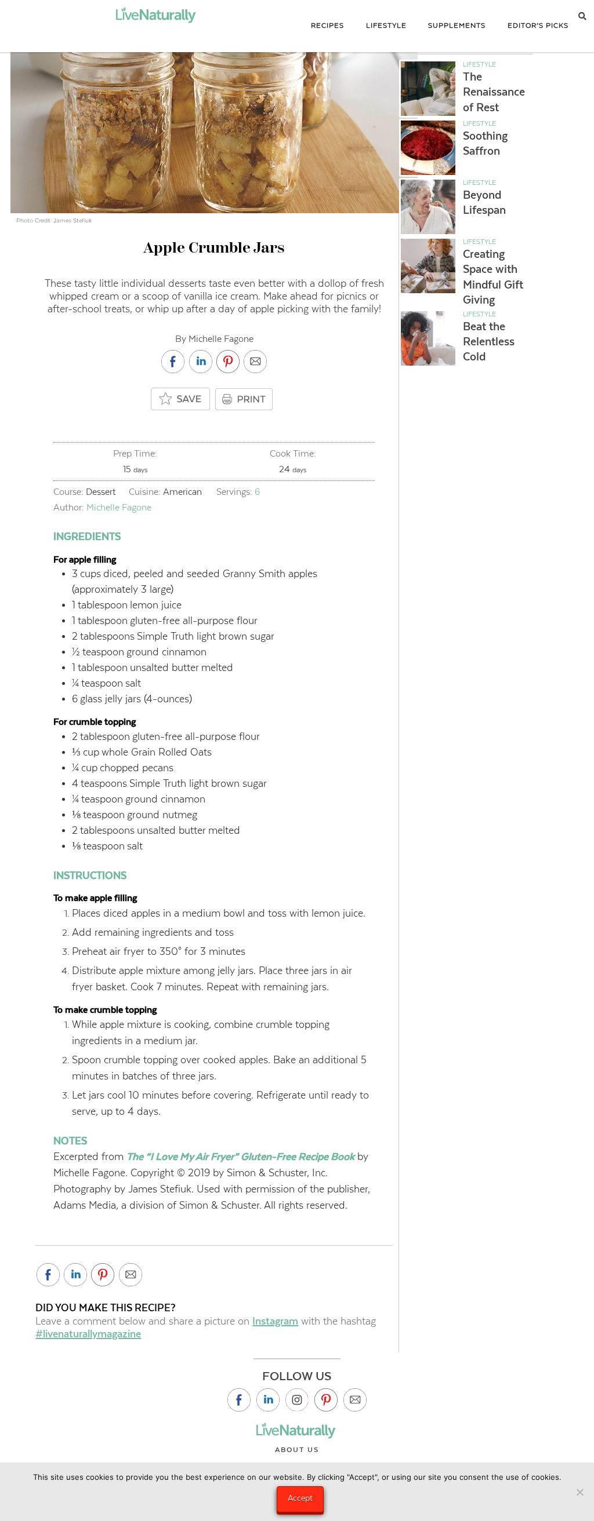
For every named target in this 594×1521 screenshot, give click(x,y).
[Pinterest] (326, 1399)
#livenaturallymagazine (88, 1334)
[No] (579, 1492)
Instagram (275, 1321)
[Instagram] (297, 1399)
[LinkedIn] (268, 1399)
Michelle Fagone (118, 507)
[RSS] (355, 1399)
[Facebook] (239, 1399)
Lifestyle (479, 64)
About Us (297, 1450)
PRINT (245, 399)
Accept (300, 1497)
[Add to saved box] (181, 399)
